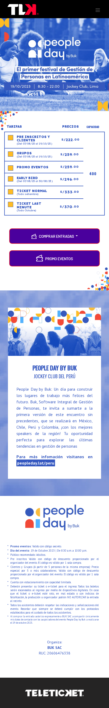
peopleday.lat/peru (35, 463)
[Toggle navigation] (97, 10)
